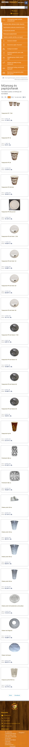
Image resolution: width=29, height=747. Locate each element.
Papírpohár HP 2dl (6, 162)
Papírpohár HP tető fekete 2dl (9, 384)
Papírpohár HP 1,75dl (7, 113)
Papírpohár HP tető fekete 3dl (9, 409)
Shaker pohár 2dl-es (7, 507)
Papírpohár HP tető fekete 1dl (9, 359)
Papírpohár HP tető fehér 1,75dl (10, 236)
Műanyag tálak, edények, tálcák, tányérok (13, 24)
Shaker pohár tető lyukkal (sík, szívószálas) (12, 606)
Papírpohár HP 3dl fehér (8, 187)
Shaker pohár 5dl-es (7, 581)
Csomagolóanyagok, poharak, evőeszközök (16, 77)
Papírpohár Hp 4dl (6, 433)
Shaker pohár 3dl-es (7, 532)
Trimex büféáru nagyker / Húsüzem (14, 706)
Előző (10, 695)
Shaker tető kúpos (6, 655)
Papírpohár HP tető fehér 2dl (9, 285)
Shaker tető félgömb (7, 630)
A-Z (9, 97)
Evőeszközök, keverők (9, 30)
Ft (2, 97)
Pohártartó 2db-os (6, 458)
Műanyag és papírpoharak (10, 33)
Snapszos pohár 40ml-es (8, 679)
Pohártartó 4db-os (6, 482)
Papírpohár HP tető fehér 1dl (9, 261)
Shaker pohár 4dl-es (7, 556)
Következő (17, 695)
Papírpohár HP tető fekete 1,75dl (10, 335)
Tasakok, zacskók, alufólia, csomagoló (13, 37)
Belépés (15, 10)
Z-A (12, 97)
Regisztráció (15, 13)
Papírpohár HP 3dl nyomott (8, 211)
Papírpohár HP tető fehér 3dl (9, 310)
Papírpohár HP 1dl (6, 138)
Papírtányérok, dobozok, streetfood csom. (14, 27)
